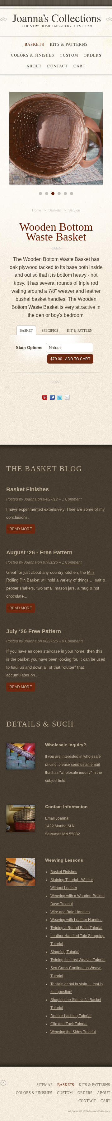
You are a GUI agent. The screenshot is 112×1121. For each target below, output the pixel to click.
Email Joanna (56, 818)
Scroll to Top (3, 1083)
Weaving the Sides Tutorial (73, 1032)
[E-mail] (67, 398)
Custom (69, 55)
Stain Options (29, 347)
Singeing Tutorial (64, 952)
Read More (20, 529)
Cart (79, 66)
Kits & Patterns (69, 44)
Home (36, 210)
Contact (57, 66)
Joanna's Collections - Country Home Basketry (54, 21)
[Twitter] (59, 398)
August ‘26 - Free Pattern (39, 552)
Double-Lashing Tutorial (70, 1016)
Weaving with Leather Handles (76, 920)
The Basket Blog (44, 469)
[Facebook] (52, 398)
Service (74, 210)
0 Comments (72, 641)
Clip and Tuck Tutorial (68, 1024)
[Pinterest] (44, 398)
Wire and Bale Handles (70, 912)
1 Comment (72, 499)
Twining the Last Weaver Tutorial (77, 960)
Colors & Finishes (32, 55)
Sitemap (44, 1085)
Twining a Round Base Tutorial (76, 928)
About (34, 66)
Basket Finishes (27, 489)
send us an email (85, 764)
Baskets (34, 44)
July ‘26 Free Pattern (33, 631)
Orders (92, 55)
